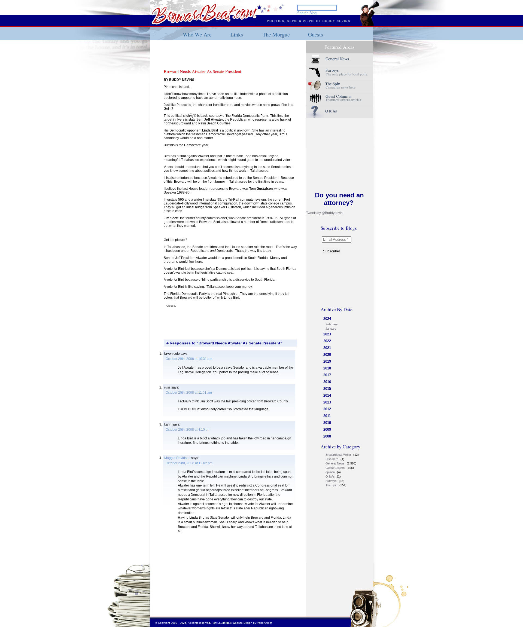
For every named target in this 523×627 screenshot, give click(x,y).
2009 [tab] (327, 429)
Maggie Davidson (177, 458)
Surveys (339, 72)
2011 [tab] (327, 416)
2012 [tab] (327, 409)
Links (236, 34)
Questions (339, 111)
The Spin (331, 485)
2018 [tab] (327, 368)
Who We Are (197, 34)
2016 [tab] (327, 382)
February (332, 324)
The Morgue (276, 34)
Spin (339, 85)
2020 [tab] (327, 355)
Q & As (330, 476)
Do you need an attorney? (339, 198)
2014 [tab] (327, 395)
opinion (330, 472)
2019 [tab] (327, 361)
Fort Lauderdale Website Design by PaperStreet (242, 622)
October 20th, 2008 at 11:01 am (189, 392)
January (331, 328)
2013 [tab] (327, 402)
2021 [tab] (327, 348)
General (339, 59)
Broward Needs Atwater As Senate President (202, 71)
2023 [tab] (327, 334)
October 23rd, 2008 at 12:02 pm (189, 463)
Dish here (332, 459)
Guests (315, 34)
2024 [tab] (327, 319)
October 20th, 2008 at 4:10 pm (188, 430)
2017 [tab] (327, 375)
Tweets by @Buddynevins (325, 213)
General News (335, 463)
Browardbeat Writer (338, 454)
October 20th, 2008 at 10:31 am (189, 359)
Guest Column (335, 467)
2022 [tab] (327, 341)
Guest (339, 98)
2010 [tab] (327, 423)
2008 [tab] (327, 436)
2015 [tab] (327, 389)
